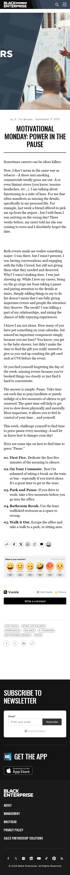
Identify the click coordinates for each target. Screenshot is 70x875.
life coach (11, 626)
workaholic (12, 630)
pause (38, 635)
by (21, 119)
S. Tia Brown (46, 630)
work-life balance (33, 626)
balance (29, 630)
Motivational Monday (17, 635)
